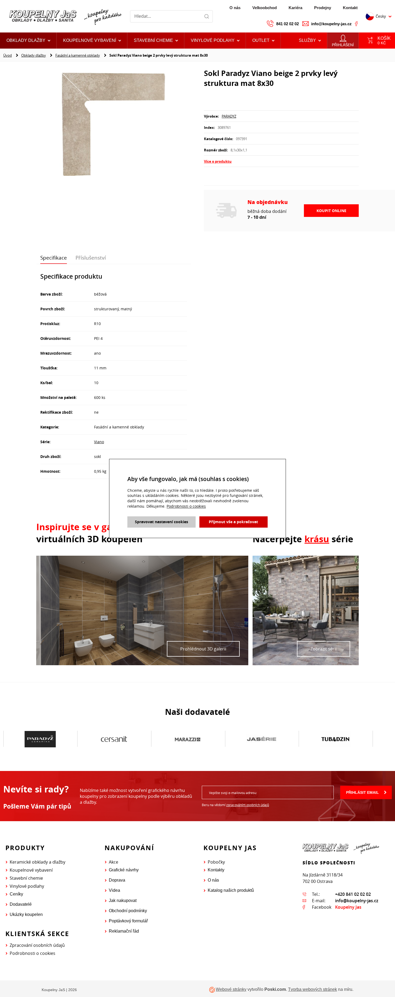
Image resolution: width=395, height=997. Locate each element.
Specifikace (53, 257)
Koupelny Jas (348, 907)
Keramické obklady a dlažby (37, 862)
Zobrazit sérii (323, 649)
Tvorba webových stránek (312, 989)
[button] (263, 40)
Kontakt (350, 7)
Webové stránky (231, 989)
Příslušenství (91, 257)
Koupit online (331, 210)
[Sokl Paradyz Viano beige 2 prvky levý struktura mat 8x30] (113, 125)
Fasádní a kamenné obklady (77, 55)
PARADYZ (229, 116)
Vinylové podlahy (27, 886)
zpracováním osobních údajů (247, 805)
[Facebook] (356, 23)
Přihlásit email (362, 792)
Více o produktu (218, 161)
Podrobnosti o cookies (32, 953)
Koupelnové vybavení (31, 870)
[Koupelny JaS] (64, 16)
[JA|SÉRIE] (261, 739)
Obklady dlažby (33, 55)
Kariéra (295, 7)
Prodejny (322, 7)
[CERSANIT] (114, 739)
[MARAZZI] (187, 739)
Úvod (7, 55)
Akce (113, 862)
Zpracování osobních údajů (37, 945)
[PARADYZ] (40, 739)
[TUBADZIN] (335, 739)
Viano (99, 441)
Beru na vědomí (235, 805)
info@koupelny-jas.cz (331, 23)
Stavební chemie (26, 878)
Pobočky (216, 862)
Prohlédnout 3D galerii (203, 649)
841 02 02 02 (287, 23)
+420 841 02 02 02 (353, 894)
